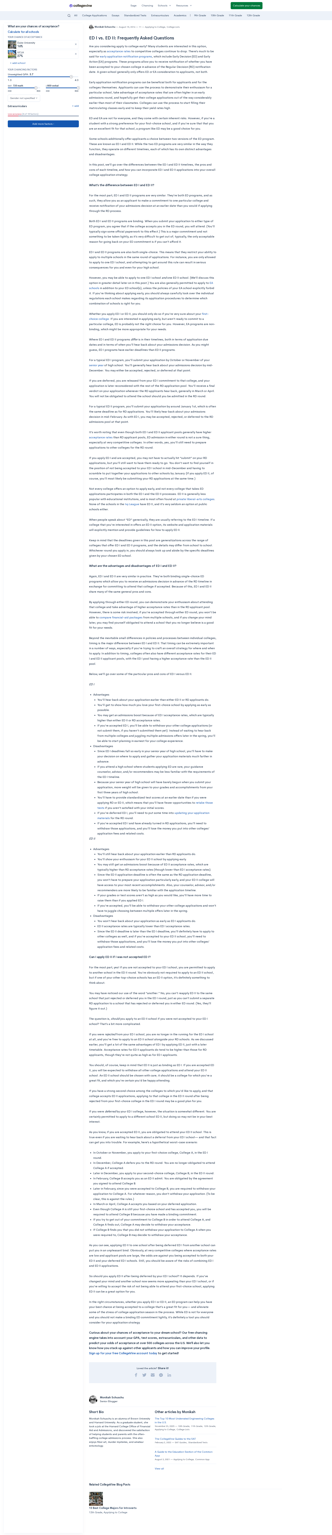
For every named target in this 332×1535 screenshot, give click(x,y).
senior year (96, 365)
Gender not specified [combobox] (22, 98)
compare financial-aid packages (120, 617)
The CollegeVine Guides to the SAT (175, 1438)
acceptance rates (119, 51)
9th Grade (200, 15)
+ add (75, 105)
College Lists (173, 26)
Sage (133, 5)
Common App (202, 1459)
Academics (180, 15)
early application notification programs (126, 56)
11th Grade (235, 15)
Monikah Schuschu (105, 26)
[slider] (71, 76)
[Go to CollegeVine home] (81, 6)
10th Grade (217, 15)
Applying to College (155, 26)
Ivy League (132, 504)
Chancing (147, 5)
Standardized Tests (135, 15)
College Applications (94, 15)
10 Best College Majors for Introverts (112, 1508)
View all (159, 1468)
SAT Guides (181, 1442)
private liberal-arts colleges (195, 499)
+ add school (17, 63)
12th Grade (253, 15)
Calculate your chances (246, 5)
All (75, 15)
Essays (115, 15)
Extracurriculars (160, 15)
